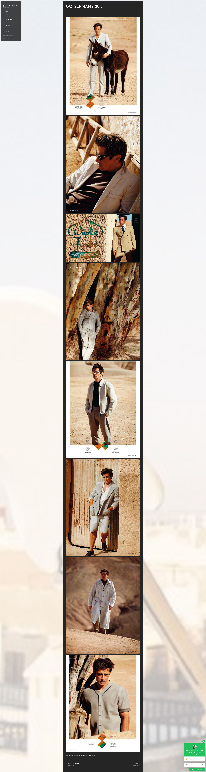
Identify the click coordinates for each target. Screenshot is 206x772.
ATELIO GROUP (6, 38)
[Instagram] (6, 31)
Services (7, 17)
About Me (8, 14)
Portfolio (8, 22)
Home (6, 11)
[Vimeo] (8, 31)
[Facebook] (4, 31)
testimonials (9, 19)
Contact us (9, 25)
